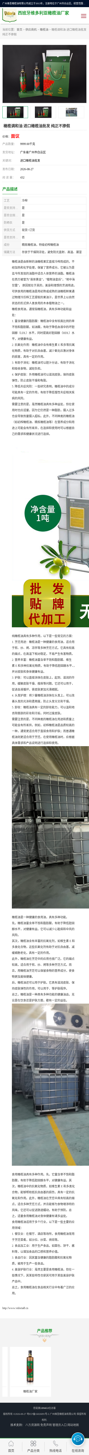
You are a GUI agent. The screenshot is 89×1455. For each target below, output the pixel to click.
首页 (19, 29)
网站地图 (73, 1425)
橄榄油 (44, 29)
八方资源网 (32, 1425)
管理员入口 (59, 1425)
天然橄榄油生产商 (66, 1391)
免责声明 (46, 1425)
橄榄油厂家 (23, 1391)
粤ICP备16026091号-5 (38, 1414)
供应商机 (31, 29)
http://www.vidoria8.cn (15, 1308)
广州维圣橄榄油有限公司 (63, 1414)
